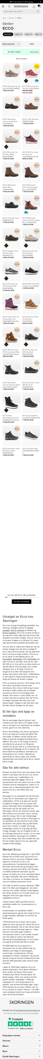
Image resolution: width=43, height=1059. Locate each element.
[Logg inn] (34, 6)
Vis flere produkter (22, 601)
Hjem (4, 18)
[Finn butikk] (9, 6)
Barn (37, 34)
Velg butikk (34, 52)
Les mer (30, 2)
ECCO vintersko (17, 630)
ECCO (19, 18)
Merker (11, 18)
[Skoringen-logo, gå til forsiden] (21, 6)
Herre (28, 34)
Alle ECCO (7, 34)
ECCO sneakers (9, 632)
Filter (32, 44)
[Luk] (40, 1)
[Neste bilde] (16, 73)
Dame (17, 34)
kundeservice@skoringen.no (28, 1010)
